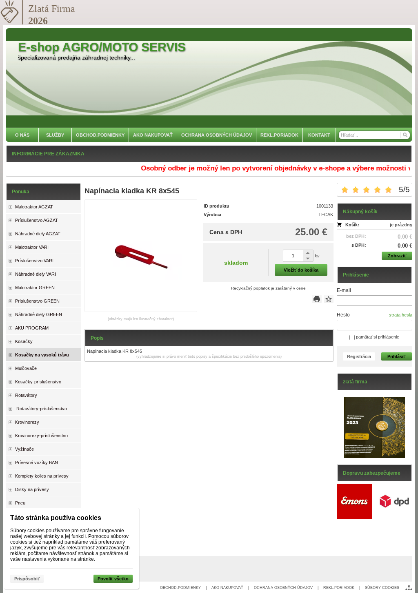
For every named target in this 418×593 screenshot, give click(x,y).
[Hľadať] (405, 135)
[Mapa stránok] (408, 587)
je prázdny (401, 224)
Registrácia (359, 356)
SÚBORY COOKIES (382, 588)
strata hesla (400, 314)
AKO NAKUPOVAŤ (227, 588)
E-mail (344, 290)
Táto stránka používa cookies (55, 517)
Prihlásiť (396, 356)
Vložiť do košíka (301, 270)
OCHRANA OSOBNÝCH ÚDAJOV (283, 588)
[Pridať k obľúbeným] (329, 299)
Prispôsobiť (27, 578)
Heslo (343, 315)
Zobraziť (397, 255)
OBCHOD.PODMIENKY (180, 588)
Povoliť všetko (113, 578)
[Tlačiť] (317, 299)
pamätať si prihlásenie (377, 336)
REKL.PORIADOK (338, 588)
